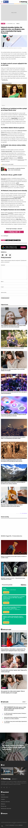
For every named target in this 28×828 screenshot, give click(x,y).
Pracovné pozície (7, 584)
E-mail (2, 286)
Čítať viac (7, 754)
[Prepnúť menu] (1, 2)
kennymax (12, 825)
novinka (8, 240)
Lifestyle (4, 645)
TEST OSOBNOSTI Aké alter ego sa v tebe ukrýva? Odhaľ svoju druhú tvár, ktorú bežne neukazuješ (15, 708)
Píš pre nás (3, 806)
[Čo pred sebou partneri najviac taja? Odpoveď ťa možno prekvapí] (14, 660)
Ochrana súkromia (5, 801)
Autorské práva (4, 797)
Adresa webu (3, 292)
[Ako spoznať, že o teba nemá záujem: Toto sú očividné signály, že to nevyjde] (14, 682)
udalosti (18, 240)
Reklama (3, 803)
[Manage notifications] (2, 826)
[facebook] (1, 787)
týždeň (13, 240)
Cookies (3, 799)
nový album (10, 212)
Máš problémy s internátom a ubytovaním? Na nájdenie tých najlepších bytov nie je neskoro (13, 649)
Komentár (3, 265)
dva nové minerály (18, 196)
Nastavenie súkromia (6, 808)
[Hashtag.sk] (23, 2)
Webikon (21, 825)
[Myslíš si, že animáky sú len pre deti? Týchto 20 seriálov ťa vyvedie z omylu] (14, 547)
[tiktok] (9, 787)
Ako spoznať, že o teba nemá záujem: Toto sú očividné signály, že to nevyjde (13, 692)
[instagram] (6, 787)
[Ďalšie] (26, 771)
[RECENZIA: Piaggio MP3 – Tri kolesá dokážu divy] (14, 527)
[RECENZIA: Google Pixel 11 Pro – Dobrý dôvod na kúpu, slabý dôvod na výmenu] (14, 569)
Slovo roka (3, 178)
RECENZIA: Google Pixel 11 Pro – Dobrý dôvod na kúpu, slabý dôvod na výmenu (13, 579)
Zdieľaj (6, 1)
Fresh (3, 23)
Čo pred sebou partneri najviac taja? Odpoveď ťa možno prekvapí (14, 670)
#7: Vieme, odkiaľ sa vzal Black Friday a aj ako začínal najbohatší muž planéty (13, 747)
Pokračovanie (4, 133)
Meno (2, 281)
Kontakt (3, 794)
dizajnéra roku (21, 159)
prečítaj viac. (5, 79)
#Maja (17, 23)
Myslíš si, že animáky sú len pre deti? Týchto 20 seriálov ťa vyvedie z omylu (14, 557)
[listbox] (22, 702)
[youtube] (4, 787)
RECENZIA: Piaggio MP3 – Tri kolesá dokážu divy (11, 535)
